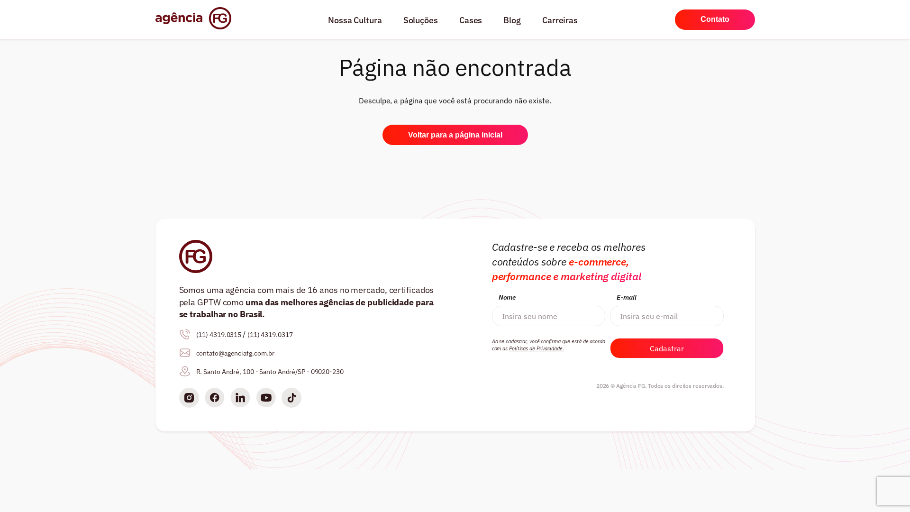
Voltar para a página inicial (455, 135)
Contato (715, 19)
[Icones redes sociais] (189, 399)
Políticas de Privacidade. (536, 348)
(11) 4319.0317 (270, 334)
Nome (507, 297)
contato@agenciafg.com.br (235, 353)
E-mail (626, 297)
